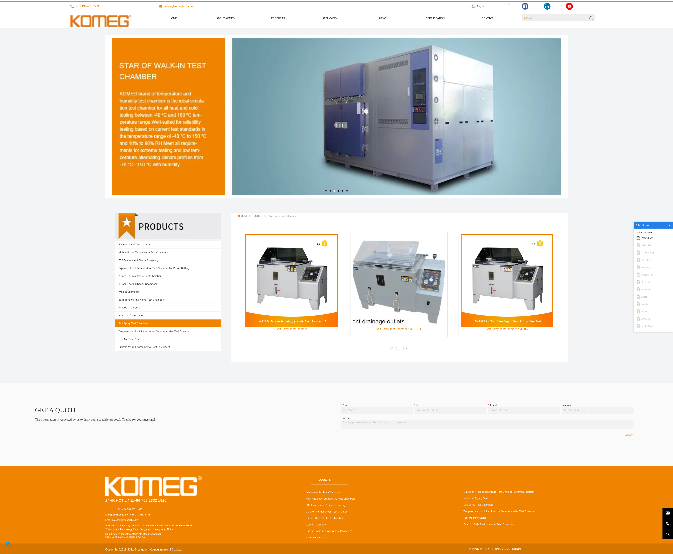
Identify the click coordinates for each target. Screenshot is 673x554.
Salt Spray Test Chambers (283, 216)
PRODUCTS (259, 216)
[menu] (330, 18)
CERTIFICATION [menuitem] (435, 18)
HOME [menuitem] (173, 18)
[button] (330, 18)
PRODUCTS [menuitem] (278, 18)
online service (644, 232)
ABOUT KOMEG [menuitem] (225, 18)
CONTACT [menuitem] (488, 18)
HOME (244, 216)
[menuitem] (330, 18)
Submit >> (629, 435)
